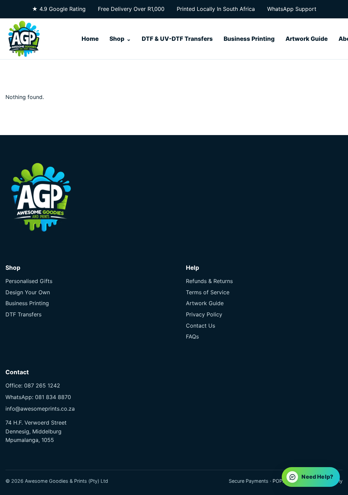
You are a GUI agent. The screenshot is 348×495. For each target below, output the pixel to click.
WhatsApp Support (291, 8)
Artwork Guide (306, 38)
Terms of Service (207, 292)
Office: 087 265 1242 (32, 385)
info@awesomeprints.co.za (40, 408)
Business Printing (249, 38)
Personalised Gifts (28, 281)
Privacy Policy (204, 314)
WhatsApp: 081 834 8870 (38, 397)
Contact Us (200, 325)
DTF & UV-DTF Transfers (177, 38)
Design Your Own (27, 292)
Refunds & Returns (209, 281)
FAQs (192, 336)
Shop (116, 38)
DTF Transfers (23, 314)
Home (90, 38)
